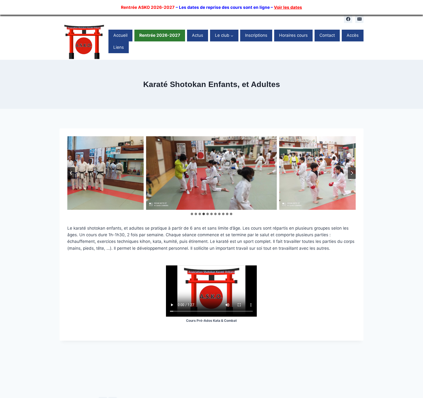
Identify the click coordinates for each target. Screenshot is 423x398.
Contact (327, 35)
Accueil (120, 35)
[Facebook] (348, 19)
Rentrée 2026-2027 (159, 35)
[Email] (359, 19)
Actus (197, 35)
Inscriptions (256, 35)
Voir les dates (288, 7)
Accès (353, 35)
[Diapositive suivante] (352, 173)
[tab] (192, 214)
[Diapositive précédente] (71, 173)
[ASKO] (83, 41)
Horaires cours (293, 35)
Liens (118, 47)
